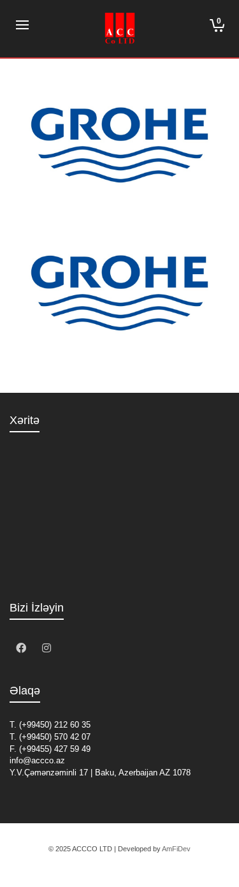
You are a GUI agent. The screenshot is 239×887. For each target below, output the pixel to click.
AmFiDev (176, 849)
